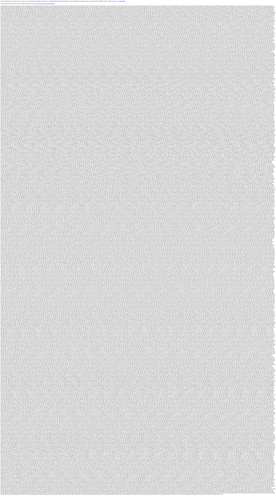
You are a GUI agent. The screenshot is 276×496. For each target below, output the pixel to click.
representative (122, 1)
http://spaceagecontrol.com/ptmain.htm (46, 3)
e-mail (113, 1)
